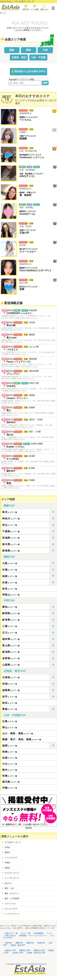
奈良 (9, 588)
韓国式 (7, 868)
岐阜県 (11, 619)
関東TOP (9, 505)
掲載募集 (28, 828)
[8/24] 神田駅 (28, 399)
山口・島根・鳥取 (17, 733)
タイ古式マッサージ (13, 842)
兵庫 (9, 582)
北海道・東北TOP (15, 670)
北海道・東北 (19, 57)
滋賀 (9, 576)
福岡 (9, 745)
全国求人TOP (10, 950)
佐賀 (9, 757)
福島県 (11, 690)
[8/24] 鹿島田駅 (27, 362)
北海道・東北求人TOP (36, 953)
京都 (9, 569)
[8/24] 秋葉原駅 (27, 314)
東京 (9, 512)
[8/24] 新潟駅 (28, 459)
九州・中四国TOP (15, 715)
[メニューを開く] (53, 8)
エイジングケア (11, 909)
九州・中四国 (38, 57)
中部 (45, 50)
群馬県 (11, 550)
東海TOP (41, 943)
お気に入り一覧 (11, 933)
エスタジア (25, 964)
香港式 (7, 852)
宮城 (9, 683)
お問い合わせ (10, 935)
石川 (9, 632)
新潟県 (11, 652)
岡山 (9, 727)
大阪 (9, 563)
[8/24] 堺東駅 (28, 484)
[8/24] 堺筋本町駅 (27, 374)
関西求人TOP (39, 950)
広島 (9, 721)
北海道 (11, 677)
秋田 (9, 703)
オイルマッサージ (12, 873)
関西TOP (9, 556)
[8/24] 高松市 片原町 (27, 423)
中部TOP (9, 600)
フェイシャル (10, 903)
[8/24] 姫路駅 (28, 411)
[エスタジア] (11, 9)
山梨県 (11, 664)
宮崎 (9, 775)
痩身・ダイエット (12, 893)
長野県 (11, 658)
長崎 (9, 751)
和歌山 (11, 594)
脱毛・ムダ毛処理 (12, 898)
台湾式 (7, 847)
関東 (11, 50)
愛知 (9, 607)
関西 (28, 50)
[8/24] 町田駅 (28, 472)
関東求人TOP (24, 950)
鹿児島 (11, 781)
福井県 (11, 639)
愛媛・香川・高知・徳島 (21, 739)
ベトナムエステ (11, 858)
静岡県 (11, 613)
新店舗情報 (38, 933)
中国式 (7, 863)
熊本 (9, 769)
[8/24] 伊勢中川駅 (28, 387)
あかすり (8, 883)
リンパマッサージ (12, 878)
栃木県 (11, 544)
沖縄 (9, 787)
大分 (9, 764)
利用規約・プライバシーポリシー (33, 935)
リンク (49, 933)
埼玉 (9, 525)
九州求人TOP (17, 953)
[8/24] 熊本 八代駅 (28, 435)
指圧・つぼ (9, 888)
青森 (9, 709)
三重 (9, 626)
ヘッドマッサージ (12, 914)
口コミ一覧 (25, 933)
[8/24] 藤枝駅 (28, 338)
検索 (45, 82)
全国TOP (8, 943)
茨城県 (11, 537)
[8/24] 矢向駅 (28, 326)
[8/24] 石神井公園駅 (27, 447)
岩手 (9, 696)
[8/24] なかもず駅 (28, 350)
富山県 (11, 645)
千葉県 (11, 531)
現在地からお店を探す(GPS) (29, 71)
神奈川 (11, 518)
